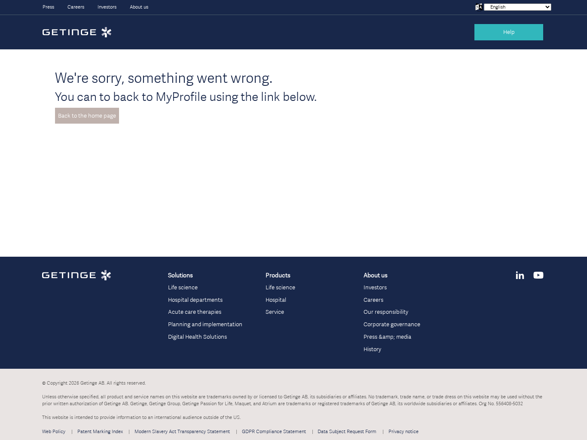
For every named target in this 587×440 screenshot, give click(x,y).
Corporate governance (392, 324)
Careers (75, 7)
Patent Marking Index (100, 431)
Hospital (276, 300)
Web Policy (53, 431)
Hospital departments (195, 300)
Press (48, 7)
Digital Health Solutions (197, 337)
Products (278, 275)
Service (275, 312)
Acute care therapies (194, 312)
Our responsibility (386, 312)
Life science (183, 287)
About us (139, 7)
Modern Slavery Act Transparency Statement (182, 431)
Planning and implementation (205, 324)
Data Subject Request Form (347, 431)
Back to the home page (87, 115)
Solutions (180, 275)
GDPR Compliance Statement (274, 431)
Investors (107, 7)
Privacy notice (403, 431)
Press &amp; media (387, 337)
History (372, 349)
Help (509, 32)
